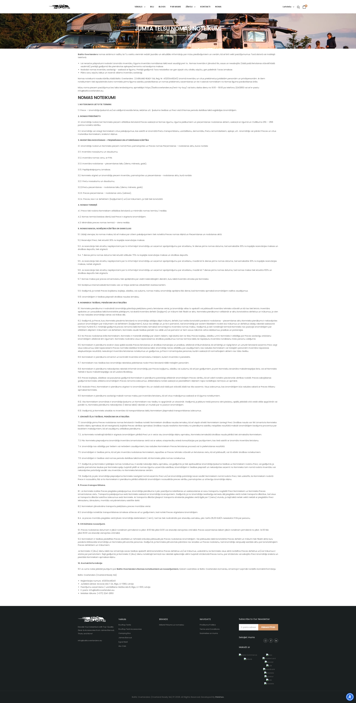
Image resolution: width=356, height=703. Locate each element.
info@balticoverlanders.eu (90, 640)
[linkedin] (276, 640)
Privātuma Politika (208, 624)
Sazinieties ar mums (209, 633)
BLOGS (162, 6)
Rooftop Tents (124, 624)
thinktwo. (219, 697)
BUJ (152, 6)
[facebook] (271, 640)
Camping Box (124, 633)
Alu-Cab (122, 646)
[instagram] (265, 640)
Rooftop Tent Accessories (130, 629)
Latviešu (287, 6)
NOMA (218, 6)
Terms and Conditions (210, 629)
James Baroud (125, 637)
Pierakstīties (268, 627)
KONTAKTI (205, 6)
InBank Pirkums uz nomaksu (171, 624)
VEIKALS (139, 6)
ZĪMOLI (189, 6)
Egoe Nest (123, 642)
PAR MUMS (175, 6)
